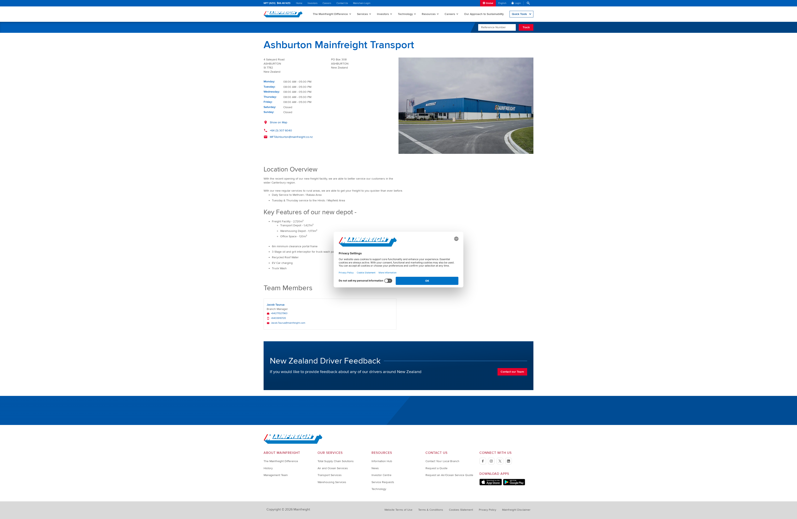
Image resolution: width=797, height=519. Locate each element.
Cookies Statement (461, 510)
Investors (313, 3)
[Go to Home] (293, 443)
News (375, 468)
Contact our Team (512, 371)
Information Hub (382, 461)
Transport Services (330, 475)
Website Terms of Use (398, 510)
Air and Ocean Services (333, 468)
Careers (327, 3)
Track (526, 27)
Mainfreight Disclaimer (516, 510)
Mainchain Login (361, 3)
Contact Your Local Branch (442, 461)
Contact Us (342, 3)
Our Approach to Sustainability (484, 14)
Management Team (276, 475)
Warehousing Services (332, 482)
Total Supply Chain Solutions (336, 461)
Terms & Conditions (430, 510)
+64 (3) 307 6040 (281, 130)
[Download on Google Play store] (514, 484)
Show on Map (278, 122)
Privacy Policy (487, 510)
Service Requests (383, 482)
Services (362, 14)
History (268, 468)
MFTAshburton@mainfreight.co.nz (291, 137)
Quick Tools (519, 14)
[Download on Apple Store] (490, 484)
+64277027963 (279, 313)
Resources (429, 14)
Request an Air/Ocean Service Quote (449, 475)
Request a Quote (436, 468)
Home (299, 3)
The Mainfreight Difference (330, 14)
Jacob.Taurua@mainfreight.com (288, 323)
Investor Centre (381, 475)
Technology (405, 14)
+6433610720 (278, 318)
